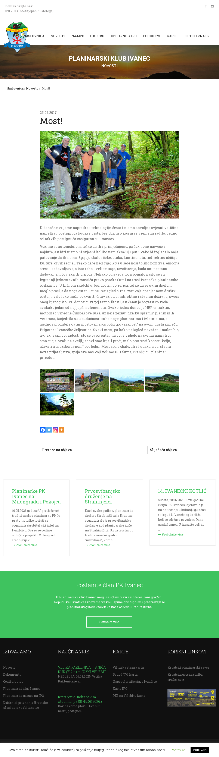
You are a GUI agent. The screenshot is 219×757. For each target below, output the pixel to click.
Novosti (58, 36)
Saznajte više (109, 622)
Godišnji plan (13, 681)
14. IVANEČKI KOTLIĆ (182, 491)
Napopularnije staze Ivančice (135, 681)
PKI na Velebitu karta (129, 696)
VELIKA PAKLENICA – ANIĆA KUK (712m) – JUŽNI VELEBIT (82, 669)
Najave (77, 36)
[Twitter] (49, 430)
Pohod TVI (151, 36)
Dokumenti (12, 674)
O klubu (97, 36)
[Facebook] (43, 430)
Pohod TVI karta (125, 674)
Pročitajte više (26, 545)
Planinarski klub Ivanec (21, 689)
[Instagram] (55, 430)
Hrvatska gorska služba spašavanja (185, 676)
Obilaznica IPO (124, 36)
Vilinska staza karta (128, 667)
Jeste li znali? (196, 36)
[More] (61, 430)
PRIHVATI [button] (200, 750)
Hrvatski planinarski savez (188, 667)
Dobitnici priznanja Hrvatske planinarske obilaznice (25, 705)
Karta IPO (120, 689)
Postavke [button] (178, 750)
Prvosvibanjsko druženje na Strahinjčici (102, 496)
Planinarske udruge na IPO (23, 696)
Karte (172, 36)
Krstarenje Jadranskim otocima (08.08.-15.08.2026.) (80, 699)
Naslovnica (34, 36)
